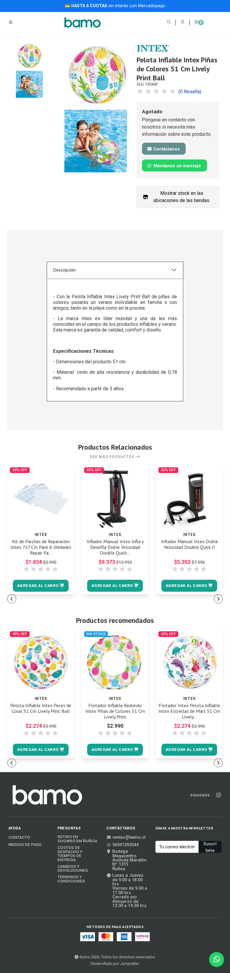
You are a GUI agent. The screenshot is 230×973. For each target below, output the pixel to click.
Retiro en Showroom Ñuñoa (77, 839)
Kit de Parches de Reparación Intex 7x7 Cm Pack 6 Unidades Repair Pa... (40, 547)
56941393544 (125, 845)
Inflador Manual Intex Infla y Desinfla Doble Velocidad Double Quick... (115, 547)
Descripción (64, 270)
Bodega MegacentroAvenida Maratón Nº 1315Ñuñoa (129, 860)
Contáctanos (166, 149)
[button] (40, 586)
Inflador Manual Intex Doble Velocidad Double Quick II (189, 544)
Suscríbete (210, 847)
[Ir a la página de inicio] (82, 22)
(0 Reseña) (189, 91)
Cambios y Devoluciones (73, 868)
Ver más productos (113, 457)
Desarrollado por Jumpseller (115, 963)
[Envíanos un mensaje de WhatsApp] (216, 959)
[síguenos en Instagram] (218, 795)
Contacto (19, 837)
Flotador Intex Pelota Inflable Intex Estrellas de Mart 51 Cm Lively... (189, 711)
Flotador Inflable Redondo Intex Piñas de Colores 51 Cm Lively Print (115, 711)
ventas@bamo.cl (129, 837)
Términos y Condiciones (71, 879)
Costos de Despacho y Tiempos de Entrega (70, 854)
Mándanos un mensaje (176, 165)
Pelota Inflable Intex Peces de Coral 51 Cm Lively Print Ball (40, 708)
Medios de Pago (25, 845)
